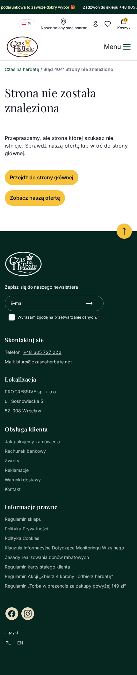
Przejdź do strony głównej (41, 177)
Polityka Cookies (22, 538)
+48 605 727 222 (42, 352)
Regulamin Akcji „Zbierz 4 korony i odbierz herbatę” (59, 576)
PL (8, 642)
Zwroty (12, 460)
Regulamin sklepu (23, 519)
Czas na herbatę (22, 69)
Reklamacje (17, 470)
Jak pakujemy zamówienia (32, 441)
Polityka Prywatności (26, 528)
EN (20, 642)
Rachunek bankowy (25, 451)
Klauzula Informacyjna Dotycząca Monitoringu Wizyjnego (64, 547)
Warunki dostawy (23, 479)
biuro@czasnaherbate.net (44, 361)
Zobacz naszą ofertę (35, 198)
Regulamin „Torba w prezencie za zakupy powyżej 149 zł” (65, 586)
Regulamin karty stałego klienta (37, 566)
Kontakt (13, 489)
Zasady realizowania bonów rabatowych (47, 557)
